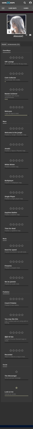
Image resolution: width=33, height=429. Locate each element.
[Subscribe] (26, 35)
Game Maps (12, 8)
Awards (4, 44)
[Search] (25, 3)
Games (26, 8)
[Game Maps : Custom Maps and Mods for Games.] (8, 2)
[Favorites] (3, 8)
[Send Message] (30, 35)
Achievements (14, 44)
